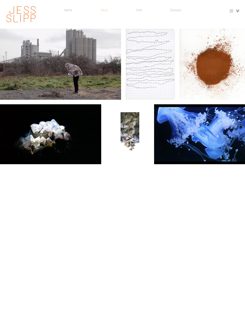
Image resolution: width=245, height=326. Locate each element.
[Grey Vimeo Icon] (237, 11)
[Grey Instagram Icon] (231, 11)
